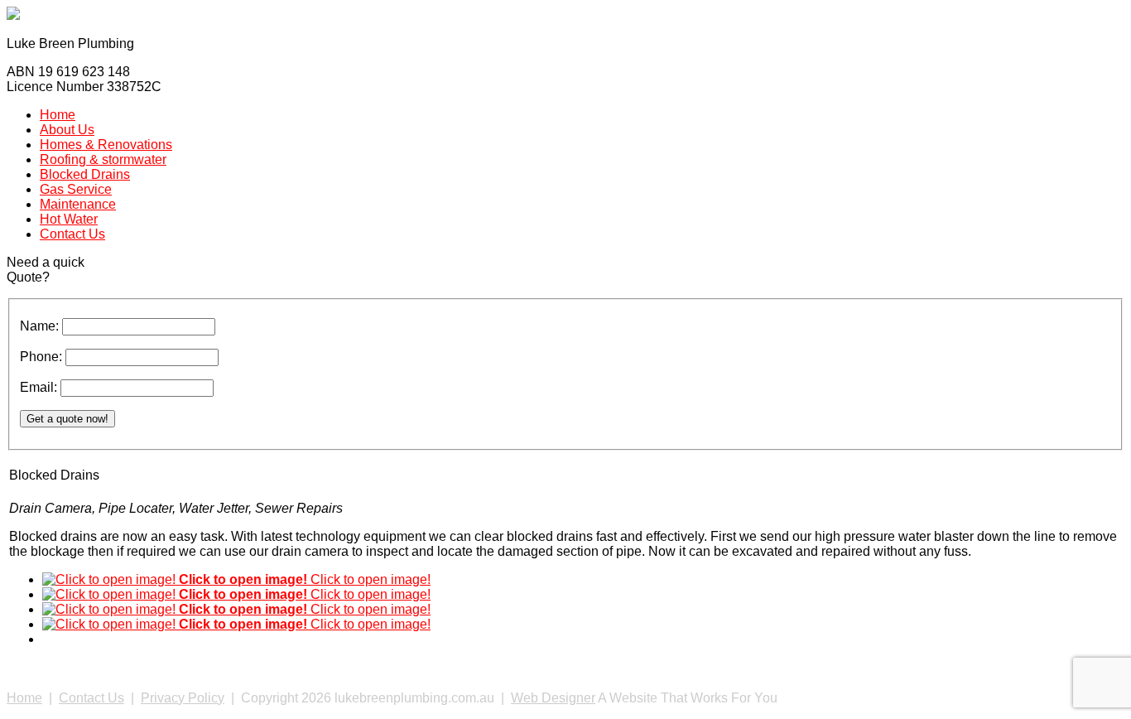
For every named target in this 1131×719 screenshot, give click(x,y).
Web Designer (553, 698)
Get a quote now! (67, 419)
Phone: (42, 357)
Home (24, 698)
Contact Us (91, 698)
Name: (41, 326)
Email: (40, 387)
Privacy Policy (182, 698)
